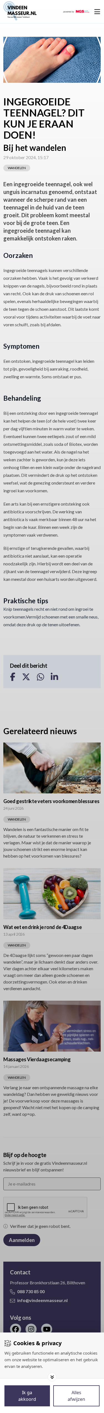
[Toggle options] (52, 1377)
